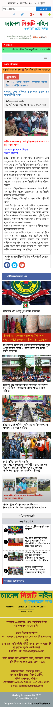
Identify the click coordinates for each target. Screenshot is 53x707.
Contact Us (22, 607)
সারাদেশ (24, 85)
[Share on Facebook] (7, 265)
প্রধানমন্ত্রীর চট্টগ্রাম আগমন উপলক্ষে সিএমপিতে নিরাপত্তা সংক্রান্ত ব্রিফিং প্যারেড (24, 506)
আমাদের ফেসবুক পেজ (14, 581)
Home (13, 77)
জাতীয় (26, 82)
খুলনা (18, 82)
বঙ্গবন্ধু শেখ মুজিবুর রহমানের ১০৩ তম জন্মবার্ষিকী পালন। (26, 93)
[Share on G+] (22, 265)
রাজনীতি (15, 85)
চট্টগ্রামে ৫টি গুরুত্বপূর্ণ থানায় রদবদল (21, 311)
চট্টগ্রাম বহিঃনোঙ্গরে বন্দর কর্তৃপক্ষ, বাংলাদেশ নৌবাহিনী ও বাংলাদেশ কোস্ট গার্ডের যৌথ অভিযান (25, 388)
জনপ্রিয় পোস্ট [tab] (26, 521)
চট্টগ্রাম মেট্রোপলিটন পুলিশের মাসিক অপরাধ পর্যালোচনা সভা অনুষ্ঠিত (25, 426)
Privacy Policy (26, 612)
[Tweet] (14, 265)
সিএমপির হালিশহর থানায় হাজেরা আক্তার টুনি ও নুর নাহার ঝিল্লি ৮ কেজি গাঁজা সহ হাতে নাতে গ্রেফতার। (26, 348)
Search (43, 9)
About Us (10, 607)
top (12, 82)
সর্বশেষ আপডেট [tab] (26, 516)
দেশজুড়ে (36, 82)
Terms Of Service (39, 607)
